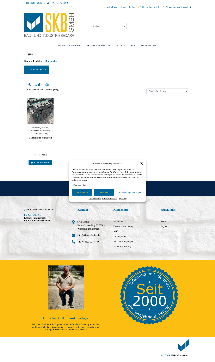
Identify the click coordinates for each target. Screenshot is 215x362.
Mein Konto (148, 45)
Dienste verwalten (79, 185)
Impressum (123, 199)
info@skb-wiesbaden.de (88, 235)
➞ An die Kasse (125, 45)
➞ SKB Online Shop (69, 45)
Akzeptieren (82, 192)
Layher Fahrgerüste (35, 218)
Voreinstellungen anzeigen (129, 192)
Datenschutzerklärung (109, 199)
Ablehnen (104, 192)
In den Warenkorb (41, 162)
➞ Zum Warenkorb (99, 45)
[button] (141, 163)
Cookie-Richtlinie (95, 199)
